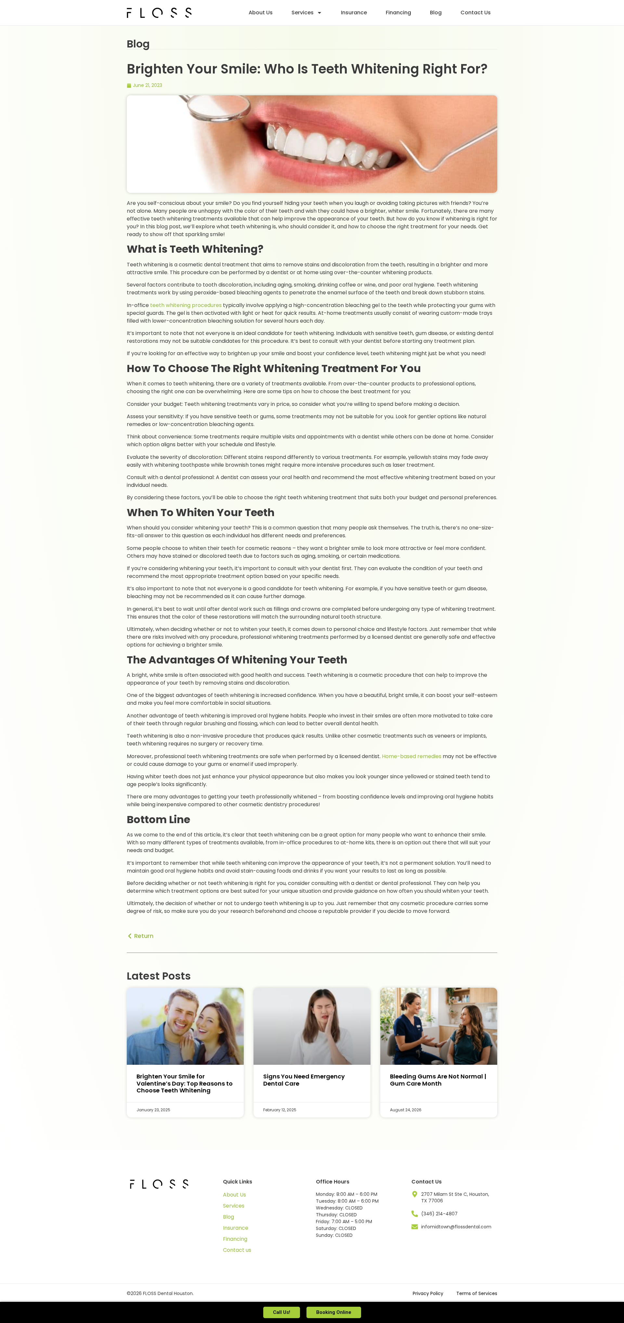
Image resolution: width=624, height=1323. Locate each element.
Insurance (354, 12)
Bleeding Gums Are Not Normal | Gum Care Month (438, 1080)
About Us (261, 12)
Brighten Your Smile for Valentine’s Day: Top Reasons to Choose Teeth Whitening (184, 1083)
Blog (436, 12)
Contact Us (476, 12)
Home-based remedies (411, 756)
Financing (398, 12)
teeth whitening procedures (186, 305)
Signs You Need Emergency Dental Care (304, 1080)
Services (303, 12)
